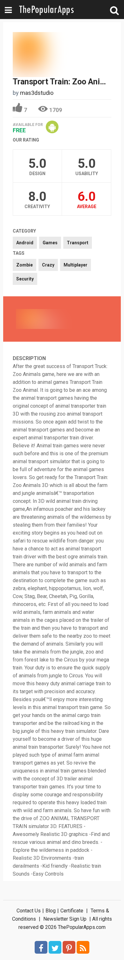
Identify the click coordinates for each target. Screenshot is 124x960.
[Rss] (83, 947)
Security (25, 278)
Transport (77, 242)
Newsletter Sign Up (64, 919)
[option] (39, 319)
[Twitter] (55, 947)
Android (24, 242)
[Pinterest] (69, 947)
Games (50, 242)
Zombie (24, 264)
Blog (50, 911)
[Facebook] (41, 947)
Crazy (48, 264)
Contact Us (29, 911)
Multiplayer (75, 264)
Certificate (71, 911)
